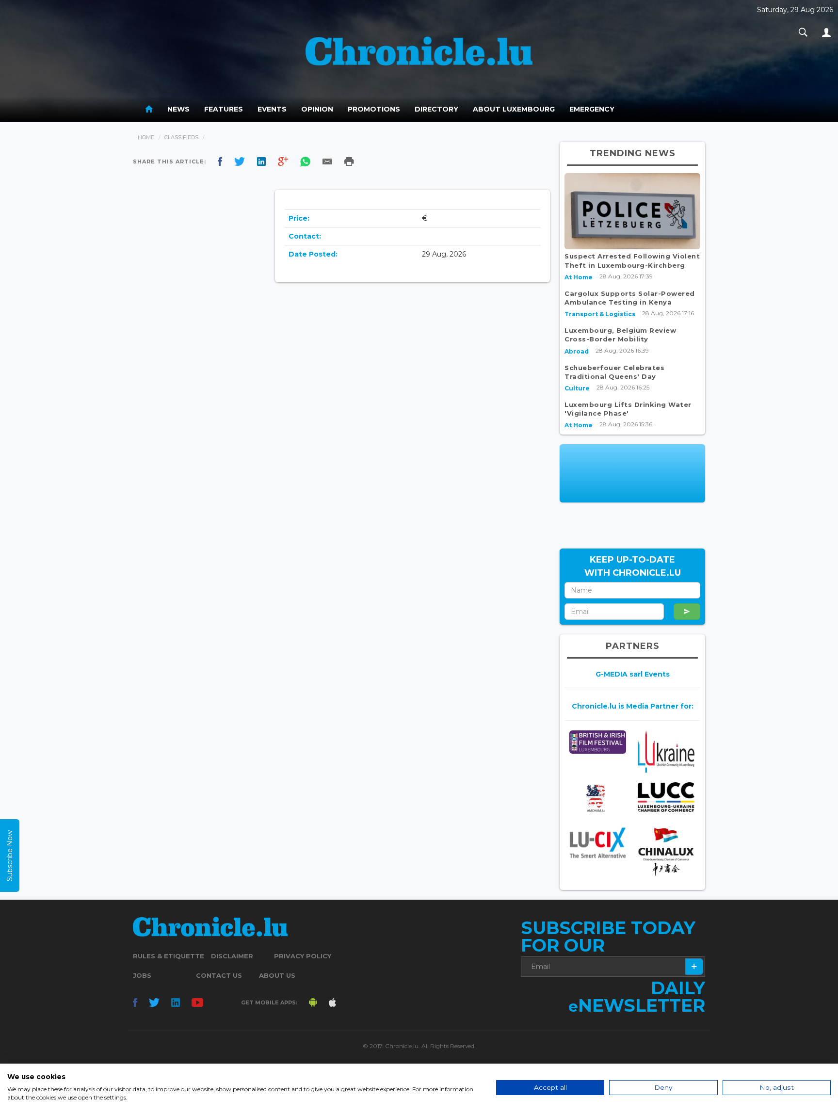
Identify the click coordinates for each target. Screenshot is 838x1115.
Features (223, 109)
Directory (436, 109)
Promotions (374, 109)
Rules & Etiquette (168, 956)
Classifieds (181, 137)
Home (146, 137)
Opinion (317, 109)
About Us (277, 975)
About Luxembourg (514, 109)
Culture (577, 388)
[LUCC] (666, 797)
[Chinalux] (666, 852)
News (178, 109)
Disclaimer (232, 956)
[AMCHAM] (597, 798)
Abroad (576, 351)
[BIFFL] (597, 742)
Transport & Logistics (599, 314)
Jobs (142, 975)
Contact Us (219, 975)
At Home (578, 277)
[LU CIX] (597, 843)
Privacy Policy (302, 956)
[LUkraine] (666, 751)
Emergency (591, 109)
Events (272, 109)
